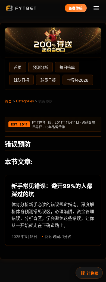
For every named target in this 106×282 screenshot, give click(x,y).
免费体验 (75, 8)
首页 (17, 67)
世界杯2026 (77, 80)
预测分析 (40, 67)
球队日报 (21, 80)
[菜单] (96, 8)
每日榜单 (67, 67)
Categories (25, 101)
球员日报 (48, 80)
